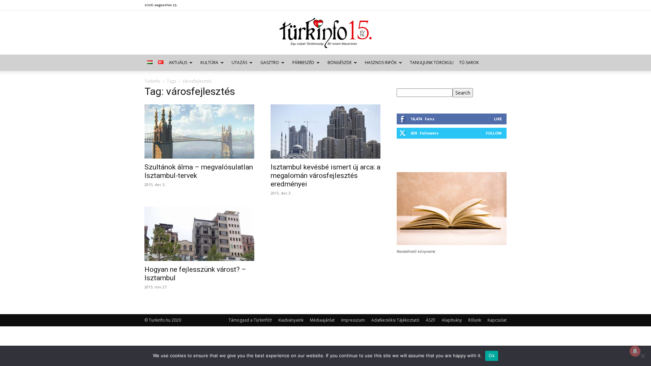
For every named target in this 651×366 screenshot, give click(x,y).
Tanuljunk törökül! (432, 62)
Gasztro (269, 62)
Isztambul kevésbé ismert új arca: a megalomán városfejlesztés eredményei (325, 175)
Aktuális (178, 62)
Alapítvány (452, 320)
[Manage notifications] (635, 351)
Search (462, 92)
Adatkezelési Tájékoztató (395, 320)
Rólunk (474, 320)
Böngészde (340, 62)
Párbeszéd (303, 62)
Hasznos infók (381, 62)
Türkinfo (152, 81)
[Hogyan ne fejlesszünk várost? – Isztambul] (199, 234)
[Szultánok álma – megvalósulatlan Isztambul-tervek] (199, 131)
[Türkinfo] (325, 33)
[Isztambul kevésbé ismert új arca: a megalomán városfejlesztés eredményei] (325, 131)
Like (498, 118)
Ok (492, 355)
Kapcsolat (497, 320)
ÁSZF (430, 320)
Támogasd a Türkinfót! (250, 320)
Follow (494, 133)
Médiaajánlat (322, 320)
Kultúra (209, 62)
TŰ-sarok (469, 62)
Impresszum (353, 320)
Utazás (239, 62)
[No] (642, 355)
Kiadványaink (290, 320)
